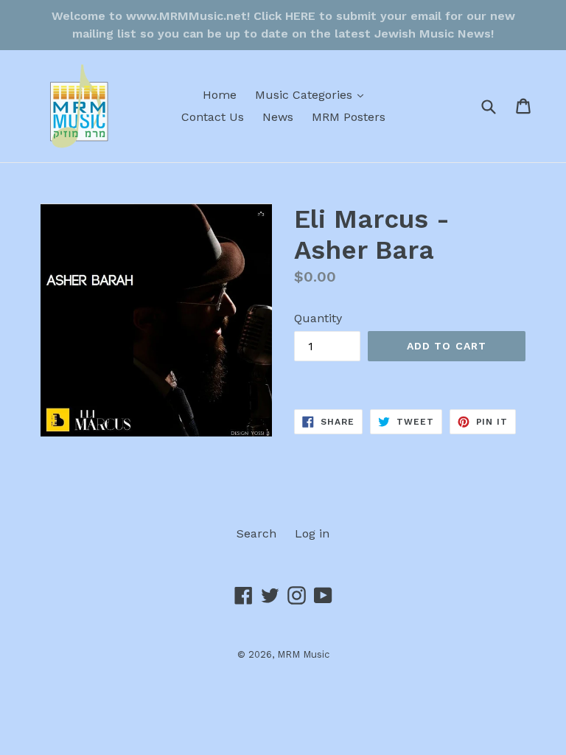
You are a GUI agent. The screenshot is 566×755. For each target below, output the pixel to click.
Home (220, 95)
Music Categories (313, 94)
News (277, 117)
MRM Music (303, 654)
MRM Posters (348, 117)
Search (256, 533)
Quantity (318, 318)
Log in (312, 533)
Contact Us (212, 117)
